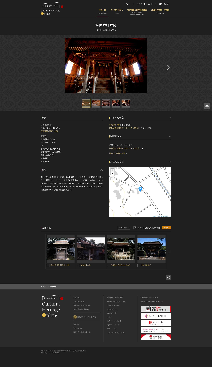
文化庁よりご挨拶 (113, 305)
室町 (51, 131)
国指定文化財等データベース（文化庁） (125, 128)
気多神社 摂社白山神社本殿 (120, 265)
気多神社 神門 (146, 265)
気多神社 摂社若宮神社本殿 (60, 265)
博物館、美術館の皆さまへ (116, 301)
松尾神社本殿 (114, 125)
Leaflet (154, 216)
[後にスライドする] (168, 67)
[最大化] (112, 178)
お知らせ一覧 (111, 313)
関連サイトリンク (113, 325)
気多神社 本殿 (86, 265)
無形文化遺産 (78, 328)
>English (166, 4)
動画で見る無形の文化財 (81, 332)
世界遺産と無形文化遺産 (137, 12)
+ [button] (112, 170)
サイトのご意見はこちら (115, 332)
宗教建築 (44, 131)
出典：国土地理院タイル (164, 216)
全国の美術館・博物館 (160, 11)
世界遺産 (76, 324)
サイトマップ (111, 329)
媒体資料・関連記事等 (115, 298)
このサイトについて (145, 4)
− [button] (112, 173)
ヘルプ (109, 317)
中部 (56, 131)
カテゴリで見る (117, 11)
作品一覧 (102, 11)
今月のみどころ (112, 309)
